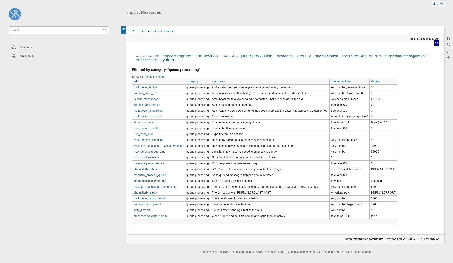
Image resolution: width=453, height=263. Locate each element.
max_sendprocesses (147, 157)
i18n (234, 56)
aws (156, 56)
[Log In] (441, 3)
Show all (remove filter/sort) (149, 76)
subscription (146, 60)
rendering (285, 56)
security (303, 56)
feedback (226, 56)
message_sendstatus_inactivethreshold (158, 145)
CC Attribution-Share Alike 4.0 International (344, 251)
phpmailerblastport (145, 192)
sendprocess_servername (150, 180)
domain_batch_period (147, 204)
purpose (219, 81)
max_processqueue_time (149, 151)
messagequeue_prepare (149, 163)
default (375, 81)
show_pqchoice (143, 122)
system (143, 31)
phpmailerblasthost (145, 169)
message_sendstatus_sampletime (155, 186)
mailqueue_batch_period (149, 198)
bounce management (178, 56)
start (133, 31)
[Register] (434, 3)
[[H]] (15, 13)
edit (136, 81)
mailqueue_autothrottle (148, 110)
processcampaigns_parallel (151, 215)
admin (138, 56)
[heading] (59, 47)
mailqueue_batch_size (148, 116)
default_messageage (147, 98)
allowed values (341, 81)
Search (105, 30)
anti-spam (147, 56)
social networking (354, 56)
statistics (375, 56)
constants (166, 31)
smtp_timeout (142, 210)
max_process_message (149, 139)
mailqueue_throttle (145, 87)
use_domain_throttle (146, 128)
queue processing (255, 56)
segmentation (326, 56)
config (153, 31)
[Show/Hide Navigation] (123, 30)
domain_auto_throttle (147, 104)
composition (207, 56)
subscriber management (405, 56)
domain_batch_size (146, 93)
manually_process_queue (150, 175)
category (192, 81)
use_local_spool (144, 134)
